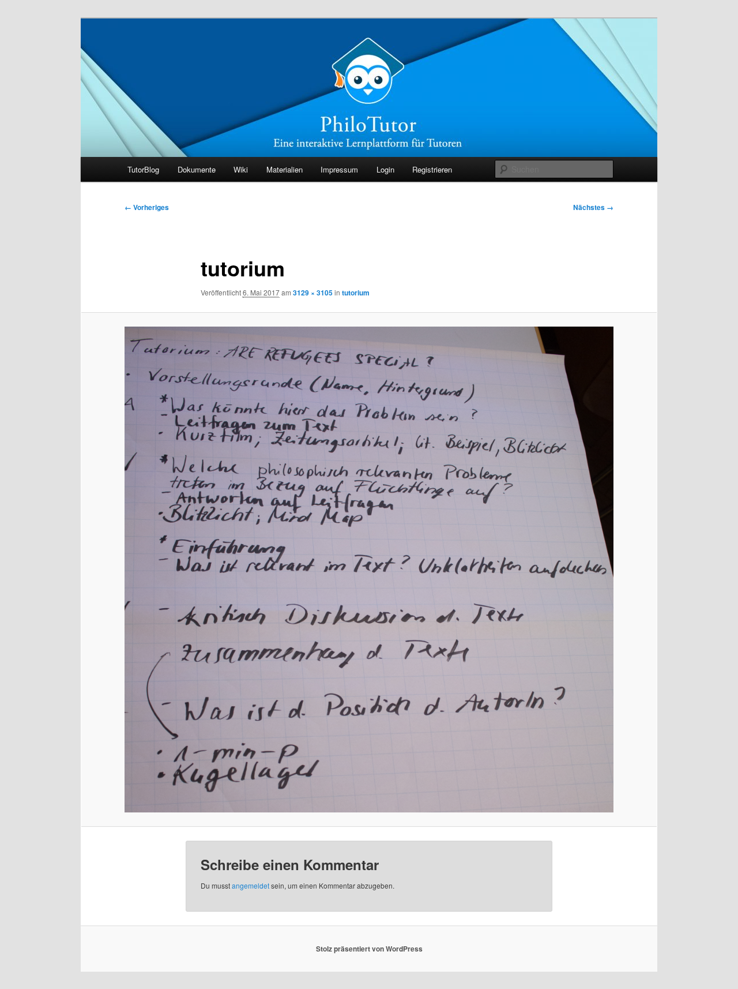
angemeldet (250, 885)
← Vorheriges (147, 207)
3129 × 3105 (313, 292)
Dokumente (197, 169)
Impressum (339, 169)
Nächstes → (593, 207)
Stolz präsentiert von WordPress (369, 948)
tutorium (356, 292)
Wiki (241, 169)
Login (385, 169)
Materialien (284, 169)
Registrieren (432, 169)
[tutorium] (369, 569)
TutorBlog (143, 169)
